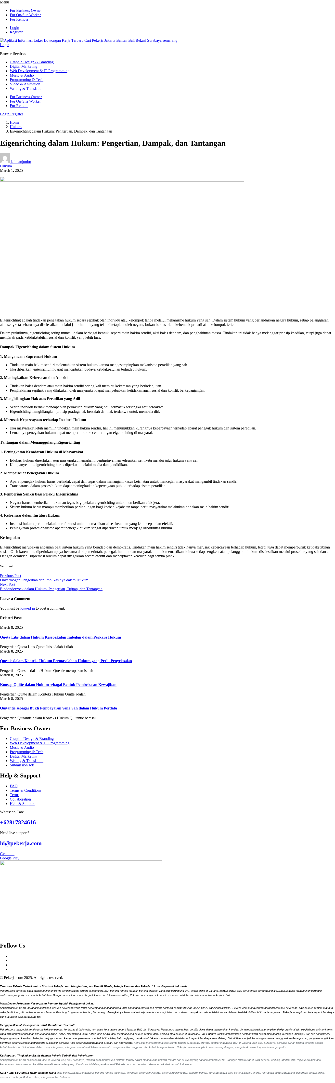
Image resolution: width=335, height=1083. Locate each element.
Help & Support (22, 804)
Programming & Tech (26, 80)
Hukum (16, 127)
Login (14, 28)
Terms (14, 795)
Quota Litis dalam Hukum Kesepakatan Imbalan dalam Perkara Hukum (60, 637)
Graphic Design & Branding (32, 62)
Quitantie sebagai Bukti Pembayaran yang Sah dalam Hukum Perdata (58, 708)
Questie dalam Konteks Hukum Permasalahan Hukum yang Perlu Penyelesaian (66, 661)
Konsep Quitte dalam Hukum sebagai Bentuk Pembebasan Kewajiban (58, 684)
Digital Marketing (23, 66)
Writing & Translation (26, 88)
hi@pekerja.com (21, 843)
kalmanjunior (21, 162)
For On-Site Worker (25, 15)
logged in (27, 608)
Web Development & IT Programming (39, 71)
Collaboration (20, 799)
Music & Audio (22, 75)
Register (16, 32)
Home (14, 122)
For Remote (19, 19)
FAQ (14, 786)
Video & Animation (25, 84)
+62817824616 (18, 822)
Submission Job (22, 765)
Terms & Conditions (25, 790)
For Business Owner (26, 10)
